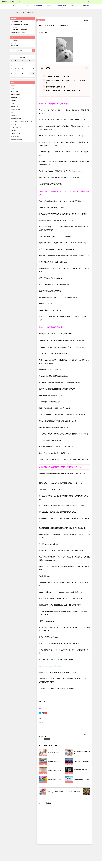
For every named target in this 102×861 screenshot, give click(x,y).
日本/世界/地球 (43, 773)
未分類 (12, 88)
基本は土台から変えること (55, 87)
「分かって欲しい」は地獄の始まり (82, 761)
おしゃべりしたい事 (15, 133)
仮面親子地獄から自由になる (54, 761)
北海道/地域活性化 (15, 115)
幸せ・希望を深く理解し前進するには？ (82, 770)
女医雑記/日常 (40, 20)
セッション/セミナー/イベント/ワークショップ (21, 121)
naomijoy (42, 32)
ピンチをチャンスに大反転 (17, 118)
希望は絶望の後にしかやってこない (82, 779)
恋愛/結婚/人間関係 (15, 94)
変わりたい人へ (43, 764)
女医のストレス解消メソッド (11, 2)
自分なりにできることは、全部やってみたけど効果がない (65, 82)
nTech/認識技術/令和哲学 (69, 755)
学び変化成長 (69, 773)
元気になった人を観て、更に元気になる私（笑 (63, 91)
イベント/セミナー (15, 130)
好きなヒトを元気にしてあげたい (58, 77)
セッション (13, 124)
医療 (12, 112)
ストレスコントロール (43, 755)
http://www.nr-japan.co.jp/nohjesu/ (50, 666)
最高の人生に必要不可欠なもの (54, 770)
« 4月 (11, 78)
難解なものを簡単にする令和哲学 (55, 779)
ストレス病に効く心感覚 (53, 752)
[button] (86, 68)
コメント (42, 736)
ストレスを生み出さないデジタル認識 (82, 752)
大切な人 (13, 103)
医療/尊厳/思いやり (15, 109)
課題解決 (13, 85)
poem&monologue (15, 136)
